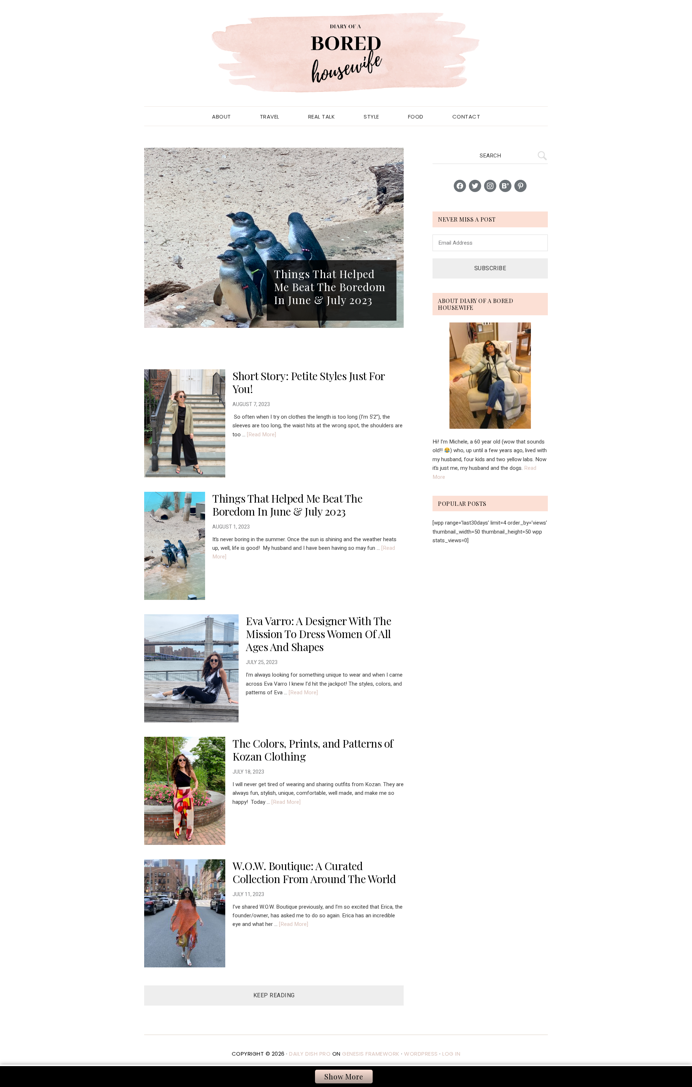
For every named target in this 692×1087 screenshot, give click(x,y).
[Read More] (261, 434)
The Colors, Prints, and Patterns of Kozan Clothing (312, 749)
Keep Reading (274, 995)
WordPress (421, 1053)
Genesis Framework (371, 1053)
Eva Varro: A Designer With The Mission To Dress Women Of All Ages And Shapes (318, 634)
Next (396, 238)
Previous (151, 238)
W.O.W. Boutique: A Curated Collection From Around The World (314, 872)
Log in (451, 1053)
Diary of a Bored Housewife (346, 53)
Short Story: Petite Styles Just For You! (308, 382)
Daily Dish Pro (310, 1053)
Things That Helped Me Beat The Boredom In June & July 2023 (287, 504)
